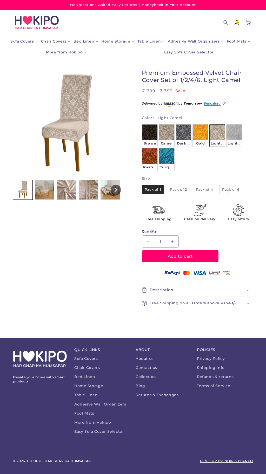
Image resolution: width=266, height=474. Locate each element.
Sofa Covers (86, 358)
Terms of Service (213, 385)
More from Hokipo (92, 422)
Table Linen (86, 395)
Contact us (146, 367)
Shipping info (211, 367)
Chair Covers (87, 367)
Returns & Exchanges (157, 395)
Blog (140, 385)
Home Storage (88, 385)
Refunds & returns (215, 376)
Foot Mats (84, 413)
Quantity (149, 231)
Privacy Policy (211, 358)
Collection (146, 376)
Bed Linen (84, 376)
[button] (25, 41)
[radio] (150, 135)
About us (145, 358)
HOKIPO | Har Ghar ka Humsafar (59, 461)
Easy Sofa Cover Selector (99, 431)
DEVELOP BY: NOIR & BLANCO (226, 461)
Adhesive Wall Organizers (100, 404)
